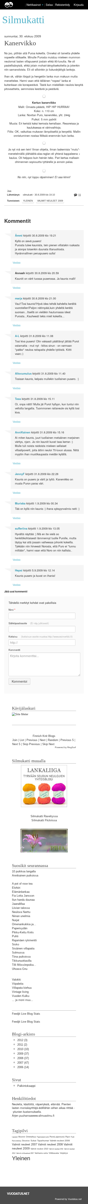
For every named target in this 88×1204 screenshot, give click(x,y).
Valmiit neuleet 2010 (39, 1149)
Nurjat (15, 920)
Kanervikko (20, 43)
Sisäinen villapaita (23, 948)
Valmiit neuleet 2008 (50, 1144)
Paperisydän (19, 928)
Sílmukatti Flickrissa (44, 820)
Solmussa (18, 952)
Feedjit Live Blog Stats (26, 1013)
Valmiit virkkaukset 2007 (25, 1153)
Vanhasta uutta (41, 1153)
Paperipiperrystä (43, 1137)
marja (18, 298)
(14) (23, 1067)
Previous (31, 740)
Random (53, 740)
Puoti (72, 1137)
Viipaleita (17, 983)
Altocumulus (23, 373)
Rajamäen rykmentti (24, 940)
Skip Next (48, 744)
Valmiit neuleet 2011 (56, 1149)
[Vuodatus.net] (18, 1193)
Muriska (20, 503)
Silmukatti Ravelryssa (44, 816)
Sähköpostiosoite (29, 623)
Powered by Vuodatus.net (68, 1199)
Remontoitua (16, 1141)
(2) (22, 1044)
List (22, 740)
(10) (23, 1049)
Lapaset (15, 1137)
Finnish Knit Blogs (44, 736)
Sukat (33, 1140)
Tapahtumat (43, 1140)
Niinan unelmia (21, 916)
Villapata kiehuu (22, 987)
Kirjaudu (79, 5)
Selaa (50, 5)
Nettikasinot (33, 5)
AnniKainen (22, 432)
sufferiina (21, 528)
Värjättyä (64, 1153)
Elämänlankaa (20, 891)
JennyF (20, 474)
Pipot (67, 1137)
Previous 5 (67, 740)
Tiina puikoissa (21, 956)
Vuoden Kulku (20, 996)
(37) (23, 1053)
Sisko (15, 944)
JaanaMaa (18, 903)
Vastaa (17, 262)
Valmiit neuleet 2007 (24, 1144)
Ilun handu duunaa (23, 899)
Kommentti (14, 649)
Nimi (12, 610)
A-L (17, 336)
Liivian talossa (21, 907)
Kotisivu (41, 636)
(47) (23, 1062)
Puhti (15, 936)
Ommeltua (31, 1137)
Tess (18, 399)
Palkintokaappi (26, 1085)
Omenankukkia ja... (24, 924)
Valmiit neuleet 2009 (50, 200)
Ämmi (18, 235)
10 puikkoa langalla (24, 871)
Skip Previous (31, 744)
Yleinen (28, 200)
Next (42, 740)
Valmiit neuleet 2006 (60, 1140)
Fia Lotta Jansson (23, 895)
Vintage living (20, 991)
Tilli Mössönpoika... (24, 964)
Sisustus (26, 1141)
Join (14, 740)
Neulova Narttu (21, 912)
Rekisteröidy (62, 5)
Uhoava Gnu (19, 968)
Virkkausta (54, 1153)
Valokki (16, 979)
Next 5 (16, 744)
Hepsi (18, 570)
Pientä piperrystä (57, 1137)
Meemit (21, 1137)
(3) (22, 1040)
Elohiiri (16, 887)
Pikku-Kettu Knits (23, 932)
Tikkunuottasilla (21, 960)
